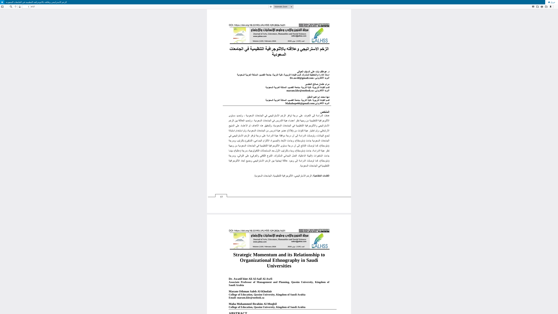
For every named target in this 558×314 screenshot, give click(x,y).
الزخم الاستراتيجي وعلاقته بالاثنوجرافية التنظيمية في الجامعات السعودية (36, 2)
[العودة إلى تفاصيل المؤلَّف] (2, 2)
